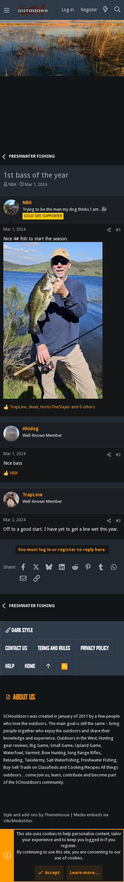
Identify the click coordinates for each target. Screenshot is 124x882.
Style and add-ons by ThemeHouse (36, 814)
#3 (118, 520)
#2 (118, 454)
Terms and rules (54, 648)
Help (9, 666)
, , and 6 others (52, 406)
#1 (118, 229)
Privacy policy (95, 648)
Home (30, 666)
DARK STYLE (22, 630)
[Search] (117, 10)
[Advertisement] (62, 89)
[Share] (108, 230)
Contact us (16, 648)
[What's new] (105, 10)
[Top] (48, 666)
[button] (6, 10)
